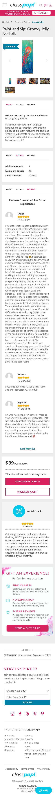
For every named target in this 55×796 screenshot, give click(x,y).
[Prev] (8, 58)
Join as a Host (31, 742)
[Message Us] (46, 4)
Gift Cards (9, 746)
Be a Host (9, 735)
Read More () (27, 448)
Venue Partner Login (35, 753)
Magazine (9, 750)
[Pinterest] (42, 714)
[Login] (50, 4)
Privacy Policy (43, 769)
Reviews (31, 104)
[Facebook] (20, 714)
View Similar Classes (27, 481)
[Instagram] (12, 714)
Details (20, 104)
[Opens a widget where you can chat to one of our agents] (43, 790)
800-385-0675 (37, 781)
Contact (28, 735)
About (9, 104)
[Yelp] (27, 714)
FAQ (26, 757)
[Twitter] (35, 714)
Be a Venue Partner (14, 739)
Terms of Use (27, 769)
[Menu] (5, 5)
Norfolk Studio (34, 511)
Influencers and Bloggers (37, 750)
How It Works (11, 742)
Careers (28, 739)
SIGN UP (28, 702)
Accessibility (12, 769)
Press (27, 746)
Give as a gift (29, 492)
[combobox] (27, 691)
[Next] (46, 58)
